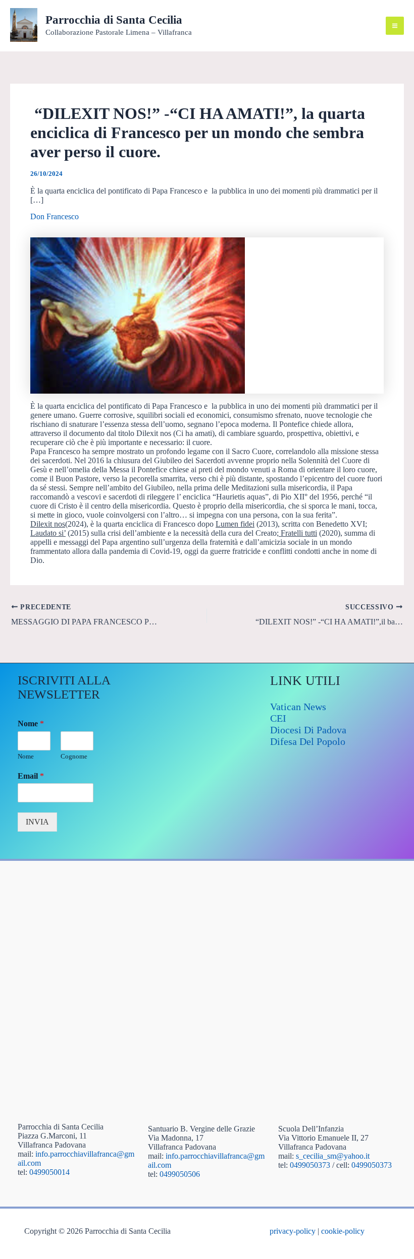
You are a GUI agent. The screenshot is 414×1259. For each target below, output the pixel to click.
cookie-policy (343, 1231)
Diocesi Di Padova (308, 729)
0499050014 (49, 1172)
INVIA (37, 821)
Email (31, 776)
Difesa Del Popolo (307, 741)
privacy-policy (293, 1231)
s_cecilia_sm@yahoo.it (333, 1156)
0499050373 (310, 1165)
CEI (278, 718)
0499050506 (180, 1174)
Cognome (74, 756)
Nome (31, 723)
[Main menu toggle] (395, 26)
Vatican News (298, 706)
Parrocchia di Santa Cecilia (113, 20)
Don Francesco (54, 216)
